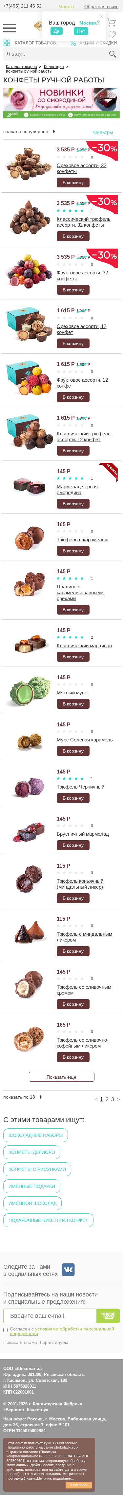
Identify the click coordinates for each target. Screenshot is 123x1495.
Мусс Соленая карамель (85, 739)
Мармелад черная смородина (77, 489)
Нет (81, 31)
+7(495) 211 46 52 (22, 6)
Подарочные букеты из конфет (48, 1220)
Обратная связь (101, 6)
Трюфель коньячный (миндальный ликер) (80, 884)
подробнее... (63, 1478)
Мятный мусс (72, 692)
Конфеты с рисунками (37, 1169)
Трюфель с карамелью (82, 539)
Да (56, 31)
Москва (66, 6)
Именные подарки (32, 1186)
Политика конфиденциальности (31, 1454)
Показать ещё (61, 1077)
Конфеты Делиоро (32, 1152)
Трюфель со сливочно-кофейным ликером (83, 1043)
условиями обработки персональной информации (62, 1331)
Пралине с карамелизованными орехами (80, 592)
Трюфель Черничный (80, 787)
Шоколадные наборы (36, 1135)
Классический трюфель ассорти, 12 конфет (84, 436)
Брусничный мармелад (83, 834)
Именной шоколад (32, 1203)
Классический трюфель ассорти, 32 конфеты (84, 222)
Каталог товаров (35, 43)
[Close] (101, 16)
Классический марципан (84, 645)
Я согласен (79, 1485)
